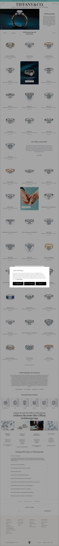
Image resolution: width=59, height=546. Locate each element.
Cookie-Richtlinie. (19, 279)
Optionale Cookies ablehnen (29, 283)
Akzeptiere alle (40, 283)
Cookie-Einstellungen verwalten (18, 283)
